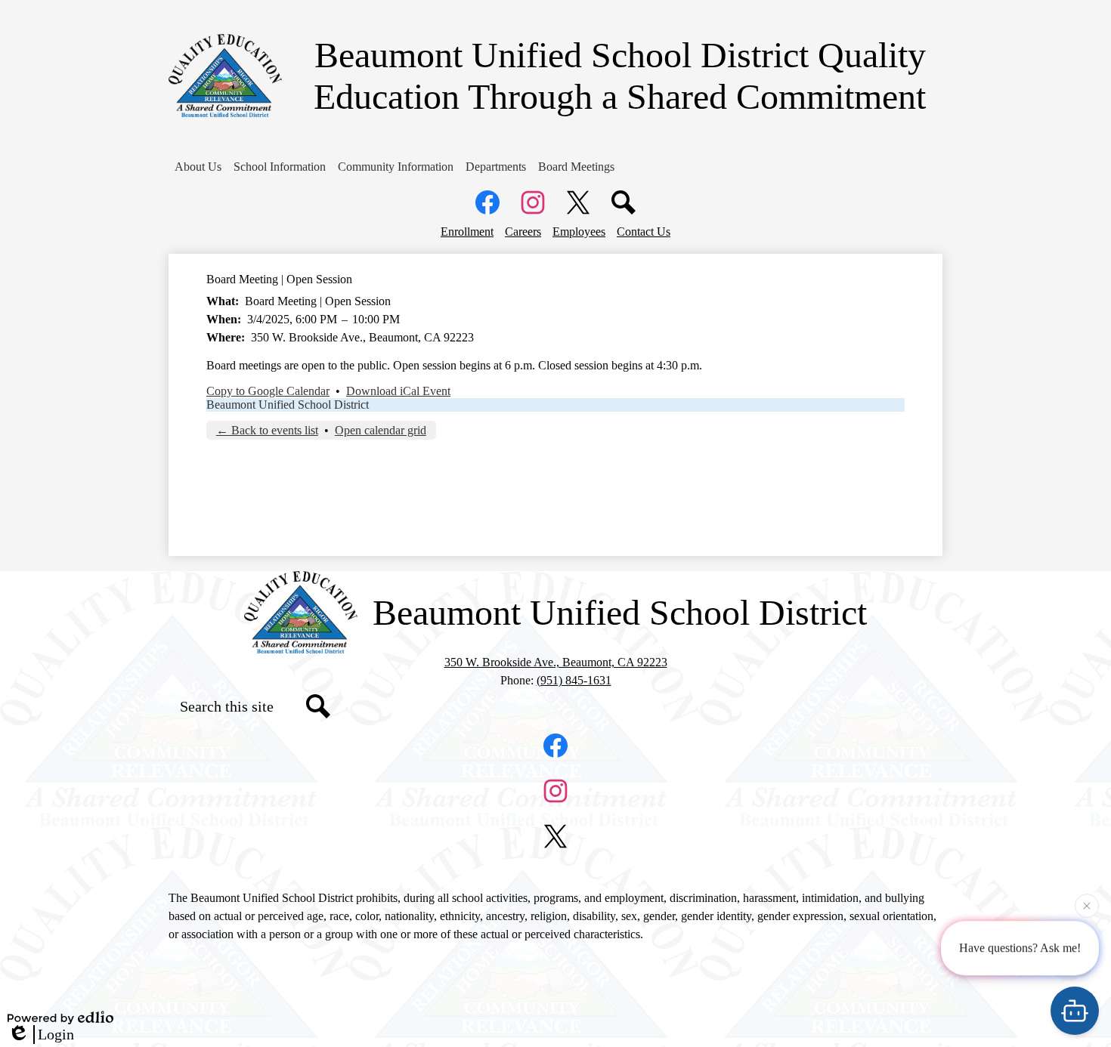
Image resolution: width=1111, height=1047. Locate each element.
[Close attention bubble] (1087, 905)
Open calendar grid (380, 430)
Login (56, 1034)
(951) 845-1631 (574, 680)
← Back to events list (267, 430)
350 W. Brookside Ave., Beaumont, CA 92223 (555, 662)
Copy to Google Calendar (268, 391)
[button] (198, 167)
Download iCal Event (398, 391)
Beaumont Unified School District (287, 404)
